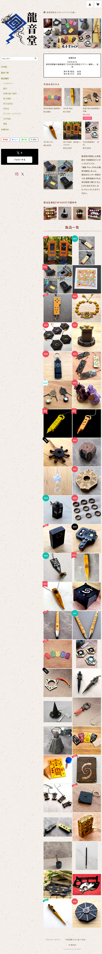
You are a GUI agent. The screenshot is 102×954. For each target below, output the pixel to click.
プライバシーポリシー (53, 940)
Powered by (69, 949)
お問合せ (5, 129)
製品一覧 (5, 73)
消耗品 (6, 108)
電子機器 (7, 98)
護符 (5, 88)
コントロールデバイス (12, 114)
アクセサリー (8, 83)
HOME (4, 67)
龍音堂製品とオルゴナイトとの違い (61, 12)
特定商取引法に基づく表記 (76, 940)
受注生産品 (8, 103)
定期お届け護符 (10, 93)
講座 (5, 124)
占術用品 (7, 119)
